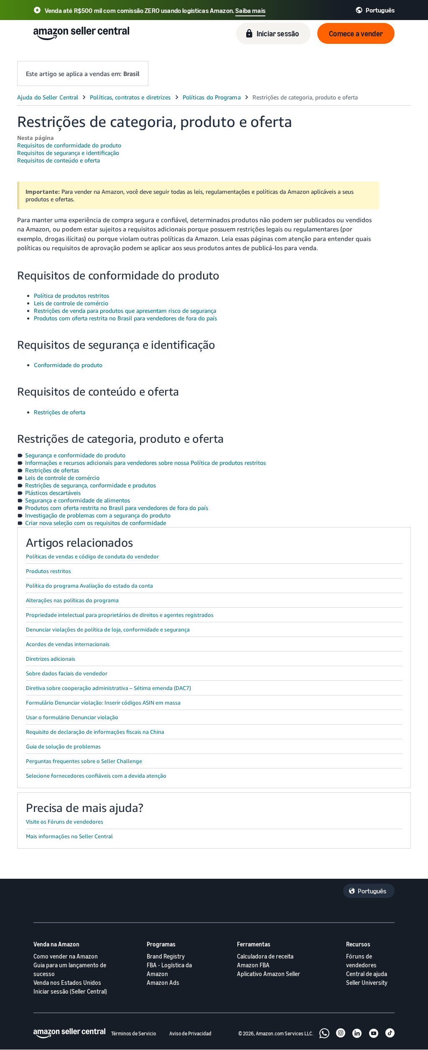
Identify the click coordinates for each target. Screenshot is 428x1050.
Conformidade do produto (68, 364)
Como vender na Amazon (65, 956)
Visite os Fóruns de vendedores (64, 821)
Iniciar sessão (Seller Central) (70, 991)
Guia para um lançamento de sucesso (69, 969)
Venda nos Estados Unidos (67, 982)
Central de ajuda (366, 973)
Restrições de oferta (59, 412)
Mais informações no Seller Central (69, 836)
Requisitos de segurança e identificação (68, 152)
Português (372, 891)
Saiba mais (250, 10)
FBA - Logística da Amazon (169, 969)
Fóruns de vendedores (361, 961)
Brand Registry (166, 956)
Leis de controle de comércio (71, 303)
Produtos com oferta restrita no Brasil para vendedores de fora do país (125, 318)
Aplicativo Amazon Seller (268, 973)
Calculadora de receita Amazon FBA (265, 961)
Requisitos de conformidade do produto (69, 145)
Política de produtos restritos (71, 295)
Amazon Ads (163, 982)
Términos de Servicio (133, 1033)
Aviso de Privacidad (190, 1033)
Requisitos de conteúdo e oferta (58, 160)
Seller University (366, 982)
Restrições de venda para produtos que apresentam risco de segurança (125, 310)
